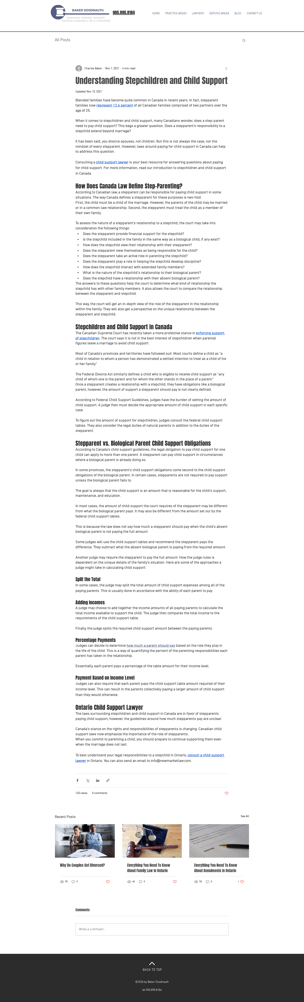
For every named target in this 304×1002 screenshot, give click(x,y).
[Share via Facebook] (77, 780)
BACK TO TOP (152, 970)
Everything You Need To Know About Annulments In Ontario (215, 868)
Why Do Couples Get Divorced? (82, 865)
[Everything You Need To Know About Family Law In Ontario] (152, 841)
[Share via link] (108, 780)
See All (245, 816)
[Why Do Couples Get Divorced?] (85, 841)
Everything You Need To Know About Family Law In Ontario (148, 868)
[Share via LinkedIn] (98, 780)
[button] (219, 12)
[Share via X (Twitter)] (88, 780)
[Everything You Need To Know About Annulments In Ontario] (219, 841)
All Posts (62, 40)
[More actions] (226, 68)
